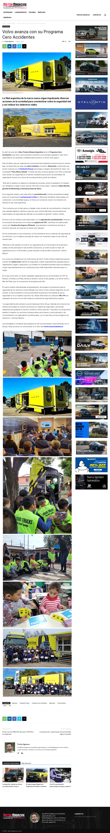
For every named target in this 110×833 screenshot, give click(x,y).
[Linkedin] (9, 46)
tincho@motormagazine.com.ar (85, 816)
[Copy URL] (24, 46)
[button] (105, 14)
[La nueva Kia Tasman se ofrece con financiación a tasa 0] (13, 775)
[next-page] (7, 790)
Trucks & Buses (61, 703)
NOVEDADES (11, 23)
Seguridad (52, 703)
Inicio (3, 23)
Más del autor (26, 763)
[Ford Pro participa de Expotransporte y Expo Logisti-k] (60, 775)
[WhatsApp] (4, 46)
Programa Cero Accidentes (39, 703)
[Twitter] (19, 46)
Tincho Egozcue (9, 41)
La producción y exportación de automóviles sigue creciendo (55, 733)
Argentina (14, 703)
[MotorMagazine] (15, 6)
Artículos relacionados (11, 763)
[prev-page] (3, 790)
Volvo (5, 705)
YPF (10, 705)
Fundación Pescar (25, 703)
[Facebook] (14, 46)
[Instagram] (19, 753)
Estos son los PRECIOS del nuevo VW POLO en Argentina (18, 733)
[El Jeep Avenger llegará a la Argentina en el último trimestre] (36, 775)
